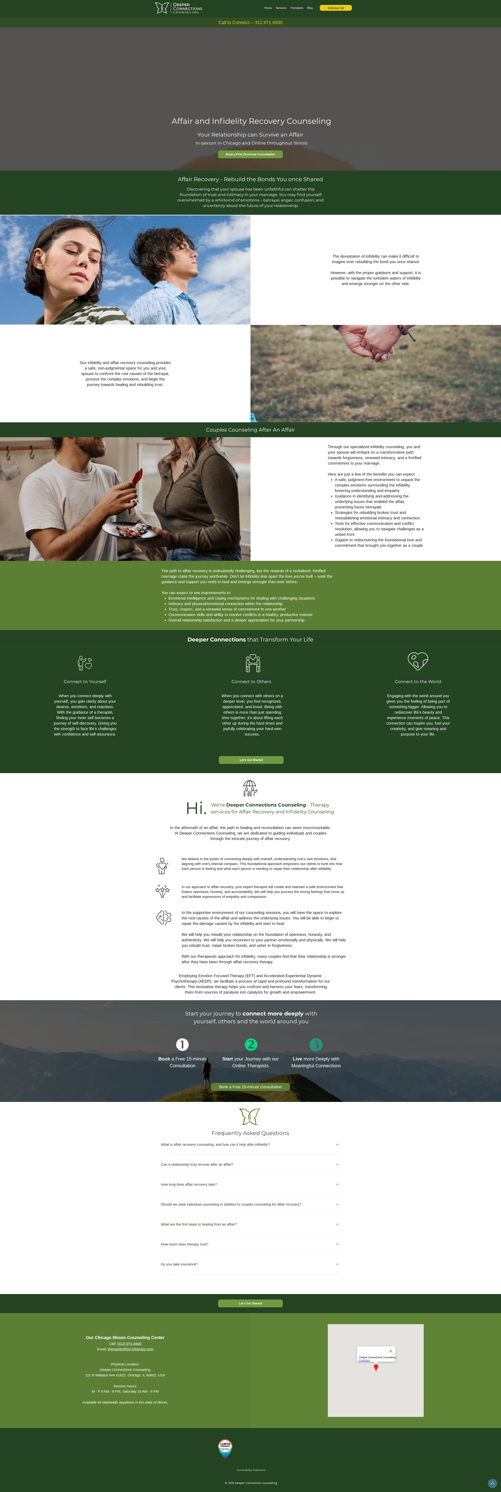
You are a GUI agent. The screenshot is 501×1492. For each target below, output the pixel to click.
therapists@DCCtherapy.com (130, 1349)
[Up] (492, 1483)
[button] (281, 8)
